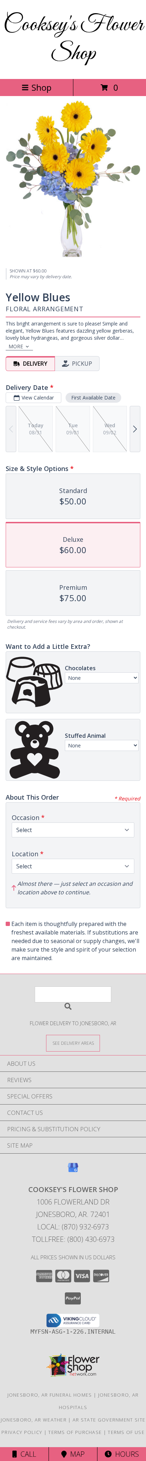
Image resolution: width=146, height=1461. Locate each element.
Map (76, 1454)
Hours (125, 1454)
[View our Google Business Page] (73, 1171)
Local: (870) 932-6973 (73, 1227)
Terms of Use (126, 1432)
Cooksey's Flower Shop (73, 39)
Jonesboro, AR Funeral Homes (49, 1395)
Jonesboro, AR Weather (34, 1420)
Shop (41, 87)
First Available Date (93, 397)
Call (26, 1454)
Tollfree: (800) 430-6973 (73, 1239)
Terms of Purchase (75, 1432)
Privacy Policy (21, 1432)
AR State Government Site (109, 1420)
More (16, 346)
